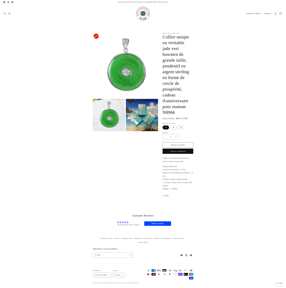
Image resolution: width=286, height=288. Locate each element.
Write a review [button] (157, 223)
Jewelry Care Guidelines (162, 238)
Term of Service (178, 238)
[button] (4, 13)
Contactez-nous (127, 238)
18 (173, 127)
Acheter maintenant (178, 151)
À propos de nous (107, 238)
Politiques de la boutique (143, 238)
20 (181, 127)
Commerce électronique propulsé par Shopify (125, 283)
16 (166, 127)
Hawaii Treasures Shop (104, 283)
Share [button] (167, 196)
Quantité (165, 132)
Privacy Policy (143, 242)
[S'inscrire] (130, 255)
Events (117, 238)
